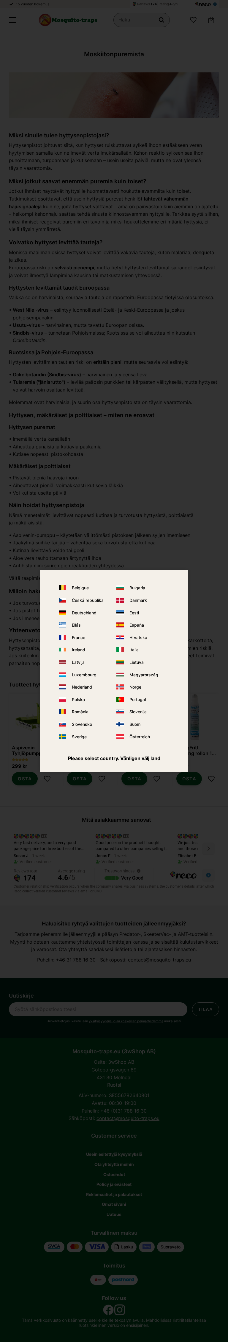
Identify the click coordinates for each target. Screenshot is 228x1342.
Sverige (79, 736)
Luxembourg (84, 674)
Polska (78, 699)
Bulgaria (137, 587)
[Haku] (161, 20)
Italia (134, 649)
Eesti (134, 612)
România (80, 711)
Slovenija (138, 711)
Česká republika (88, 600)
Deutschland (84, 612)
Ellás (76, 624)
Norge (135, 686)
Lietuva (136, 662)
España (136, 624)
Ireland (78, 649)
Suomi (135, 724)
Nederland (82, 686)
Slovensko (82, 724)
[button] (12, 20)
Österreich (139, 736)
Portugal (137, 699)
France (78, 637)
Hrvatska (138, 637)
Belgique (80, 587)
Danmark (138, 600)
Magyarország (143, 674)
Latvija (78, 662)
